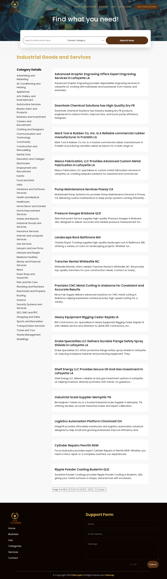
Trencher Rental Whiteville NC (77, 262)
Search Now (127, 40)
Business (103, 6)
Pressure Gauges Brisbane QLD (78, 213)
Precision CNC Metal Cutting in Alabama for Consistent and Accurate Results (99, 288)
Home (77, 6)
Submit (152, 564)
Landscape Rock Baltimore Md (78, 237)
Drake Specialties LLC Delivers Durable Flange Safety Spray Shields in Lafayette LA (99, 343)
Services (13, 552)
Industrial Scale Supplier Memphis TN (83, 397)
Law (113, 6)
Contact (13, 558)
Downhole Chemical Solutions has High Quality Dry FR (95, 106)
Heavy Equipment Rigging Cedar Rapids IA (87, 317)
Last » (103, 489)
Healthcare (89, 6)
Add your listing (146, 6)
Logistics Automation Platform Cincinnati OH (88, 421)
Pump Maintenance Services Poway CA (84, 189)
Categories (125, 6)
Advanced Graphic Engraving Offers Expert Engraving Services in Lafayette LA (95, 76)
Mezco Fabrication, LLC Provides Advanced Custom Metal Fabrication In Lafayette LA (98, 163)
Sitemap (109, 575)
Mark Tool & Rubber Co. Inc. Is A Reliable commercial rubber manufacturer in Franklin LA (100, 135)
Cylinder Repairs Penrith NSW (77, 445)
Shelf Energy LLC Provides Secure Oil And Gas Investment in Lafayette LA (99, 371)
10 (91, 489)
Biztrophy (77, 575)
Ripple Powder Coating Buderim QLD (82, 469)
